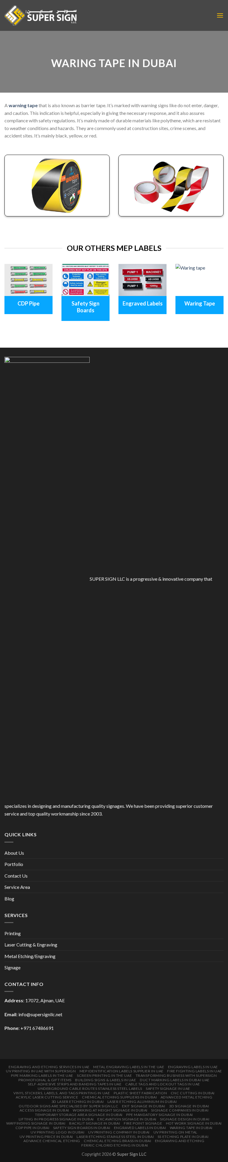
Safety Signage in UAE (168, 1088)
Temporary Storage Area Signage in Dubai (79, 1114)
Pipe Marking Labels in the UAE (42, 1075)
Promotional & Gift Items (45, 1080)
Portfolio (13, 864)
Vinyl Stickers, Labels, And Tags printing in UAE (61, 1093)
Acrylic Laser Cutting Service (47, 1097)
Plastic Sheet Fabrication (140, 1093)
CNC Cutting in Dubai (193, 1093)
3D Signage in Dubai (189, 1106)
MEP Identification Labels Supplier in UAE (122, 1071)
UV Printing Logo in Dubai (57, 1132)
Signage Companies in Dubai (179, 1110)
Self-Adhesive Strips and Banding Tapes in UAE (75, 1084)
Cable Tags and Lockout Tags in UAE (162, 1084)
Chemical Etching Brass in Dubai (117, 1141)
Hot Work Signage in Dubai (194, 1123)
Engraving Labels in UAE (193, 1067)
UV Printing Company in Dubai (119, 1132)
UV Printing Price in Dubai (46, 1136)
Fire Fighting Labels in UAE (194, 1071)
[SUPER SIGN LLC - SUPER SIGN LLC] (40, 15)
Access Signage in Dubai (44, 1110)
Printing (12, 933)
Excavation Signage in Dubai (126, 1119)
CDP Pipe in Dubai (32, 1127)
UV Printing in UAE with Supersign (41, 1071)
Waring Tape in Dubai (191, 1127)
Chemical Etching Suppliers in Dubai (119, 1097)
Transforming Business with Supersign (176, 1075)
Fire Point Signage (143, 1123)
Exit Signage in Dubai (143, 1106)
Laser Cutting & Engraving (30, 944)
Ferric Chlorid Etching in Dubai (114, 1145)
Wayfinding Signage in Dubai (36, 1123)
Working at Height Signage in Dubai (110, 1110)
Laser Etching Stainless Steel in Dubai (115, 1136)
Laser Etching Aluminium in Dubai (142, 1101)
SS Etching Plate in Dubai (183, 1136)
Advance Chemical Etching (51, 1141)
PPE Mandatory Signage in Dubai (159, 1114)
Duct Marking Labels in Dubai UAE (175, 1080)
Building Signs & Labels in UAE (105, 1080)
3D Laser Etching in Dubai (77, 1101)
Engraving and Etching (180, 1141)
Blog (9, 898)
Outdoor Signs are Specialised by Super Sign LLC (68, 1106)
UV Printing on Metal (175, 1132)
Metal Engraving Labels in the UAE (128, 1067)
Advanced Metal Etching (186, 1097)
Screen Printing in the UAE (104, 1075)
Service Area (17, 887)
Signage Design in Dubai (184, 1119)
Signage (12, 967)
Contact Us (16, 875)
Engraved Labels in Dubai (140, 1127)
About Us (14, 853)
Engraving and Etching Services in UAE (49, 1067)
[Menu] (220, 15)
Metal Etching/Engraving (30, 956)
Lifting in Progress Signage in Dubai (56, 1119)
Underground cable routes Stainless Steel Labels (90, 1088)
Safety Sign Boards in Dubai (81, 1127)
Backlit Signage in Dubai (94, 1123)
